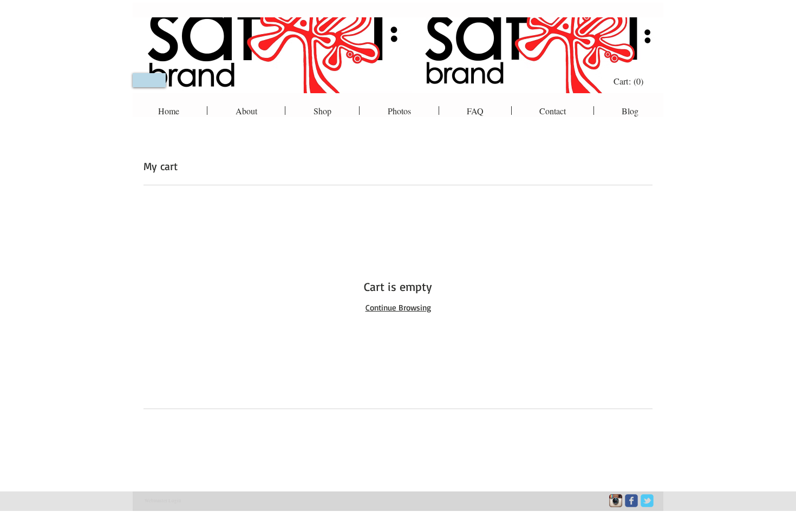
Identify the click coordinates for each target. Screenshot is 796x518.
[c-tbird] (647, 500)
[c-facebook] (631, 500)
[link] (629, 81)
